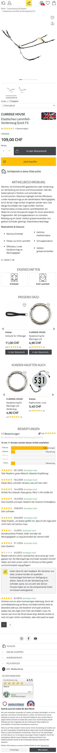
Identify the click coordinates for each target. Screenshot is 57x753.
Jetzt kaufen (30, 161)
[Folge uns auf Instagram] (21, 638)
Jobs (13, 668)
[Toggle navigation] (3, 3)
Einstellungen (14, 750)
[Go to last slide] (3, 329)
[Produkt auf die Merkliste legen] (52, 17)
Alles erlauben (43, 750)
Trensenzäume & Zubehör (17, 8)
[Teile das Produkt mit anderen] (52, 23)
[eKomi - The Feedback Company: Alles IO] (17, 688)
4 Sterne (5, 451)
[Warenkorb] (54, 2)
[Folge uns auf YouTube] (35, 638)
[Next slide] (54, 92)
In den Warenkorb (40, 352)
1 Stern (5, 463)
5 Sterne (5, 447)
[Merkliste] (48, 2)
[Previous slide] (3, 92)
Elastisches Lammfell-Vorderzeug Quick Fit (19, 11)
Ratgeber (15, 101)
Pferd (3, 8)
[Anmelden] (9, 2)
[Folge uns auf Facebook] (28, 638)
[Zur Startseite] (29, 2)
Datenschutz (45, 745)
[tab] (20, 79)
